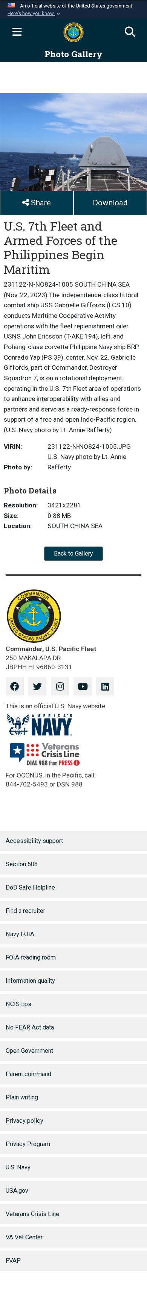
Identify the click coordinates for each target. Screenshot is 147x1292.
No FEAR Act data (30, 1027)
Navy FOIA (20, 934)
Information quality (30, 980)
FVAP (13, 1260)
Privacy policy (24, 1120)
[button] (35, 13)
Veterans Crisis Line (32, 1214)
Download (110, 202)
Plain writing (22, 1097)
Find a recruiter (25, 910)
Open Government (29, 1050)
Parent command (28, 1074)
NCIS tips (18, 1004)
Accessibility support (34, 840)
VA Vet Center (24, 1237)
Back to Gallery (73, 553)
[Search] (130, 32)
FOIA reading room (31, 957)
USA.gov (17, 1190)
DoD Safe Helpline (30, 887)
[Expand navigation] (17, 32)
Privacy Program (28, 1144)
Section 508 (22, 864)
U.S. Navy (18, 1167)
